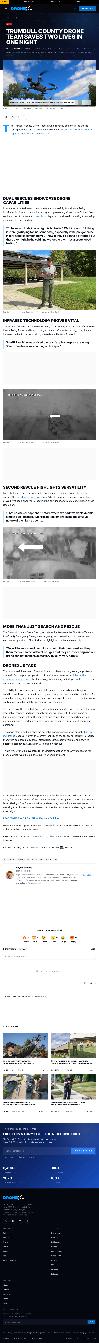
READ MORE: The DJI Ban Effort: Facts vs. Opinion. (31, 818)
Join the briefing (82, 1151)
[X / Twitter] (6, 1221)
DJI (18, 18)
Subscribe (87, 8)
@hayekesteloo (34, 883)
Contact (6, 1290)
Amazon (6, 1251)
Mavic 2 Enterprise (31, 497)
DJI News (55, 1238)
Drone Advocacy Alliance (43, 836)
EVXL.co (21, 880)
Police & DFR (56, 1256)
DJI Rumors (55, 1242)
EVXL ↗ (6, 1303)
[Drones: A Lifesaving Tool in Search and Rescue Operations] (25, 1045)
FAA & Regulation (58, 1251)
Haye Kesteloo (24, 867)
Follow (87, 875)
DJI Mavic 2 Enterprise (16, 859)
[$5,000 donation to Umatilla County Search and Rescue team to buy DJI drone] (73, 1045)
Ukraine (54, 1260)
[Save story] (6, 117)
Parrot (5, 1247)
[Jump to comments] (26, 117)
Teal (4, 1256)
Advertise (7, 1294)
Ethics (5, 1299)
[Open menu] (6, 8)
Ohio (34, 859)
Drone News (56, 1233)
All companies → (9, 1260)
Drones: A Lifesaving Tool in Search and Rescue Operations (18, 1062)
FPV (53, 1265)
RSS (94, 1338)
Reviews (54, 1269)
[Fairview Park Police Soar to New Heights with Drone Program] (73, 1086)
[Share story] (12, 117)
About (5, 1285)
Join (91, 1322)
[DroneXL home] (21, 8)
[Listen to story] (19, 117)
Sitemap (86, 1338)
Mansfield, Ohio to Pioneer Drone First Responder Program (19, 1103)
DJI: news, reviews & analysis (37, 996)
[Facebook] (13, 1221)
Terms (77, 1338)
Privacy (68, 1338)
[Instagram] (27, 1221)
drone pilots (39, 216)
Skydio (63, 795)
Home (8, 18)
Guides (54, 1247)
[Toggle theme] (75, 8)
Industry (54, 1274)
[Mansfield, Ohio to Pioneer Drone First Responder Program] (25, 1086)
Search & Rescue (48, 859)
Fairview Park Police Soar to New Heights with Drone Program (68, 1103)
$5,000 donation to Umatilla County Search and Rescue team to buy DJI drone (72, 1062)
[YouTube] (20, 1221)
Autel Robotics (9, 1238)
